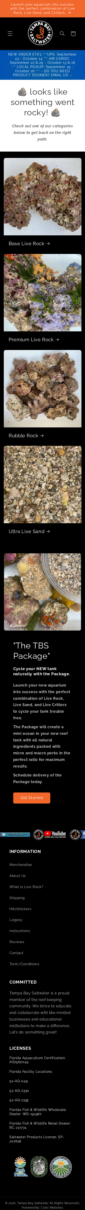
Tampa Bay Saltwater (33, 1203)
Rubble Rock (23, 435)
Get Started (32, 798)
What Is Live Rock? (26, 887)
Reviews (16, 942)
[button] (9, 33)
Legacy (15, 920)
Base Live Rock (27, 243)
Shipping (17, 898)
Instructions (19, 931)
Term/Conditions (24, 964)
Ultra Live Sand (26, 531)
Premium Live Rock (31, 339)
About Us (17, 876)
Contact (16, 953)
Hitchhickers (20, 909)
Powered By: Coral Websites (42, 1207)
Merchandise (20, 865)
